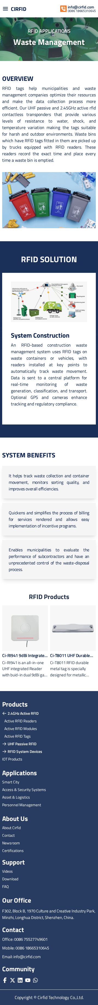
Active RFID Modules (20, 728)
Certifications (13, 850)
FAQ (5, 886)
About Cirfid (11, 827)
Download (10, 879)
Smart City (10, 782)
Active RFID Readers (20, 721)
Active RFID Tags (17, 736)
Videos (7, 871)
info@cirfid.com (81, 7)
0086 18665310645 (82, 11)
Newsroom (11, 843)
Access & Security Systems (24, 789)
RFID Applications (49, 31)
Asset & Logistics (16, 797)
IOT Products (12, 759)
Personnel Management (21, 805)
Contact (8, 835)
